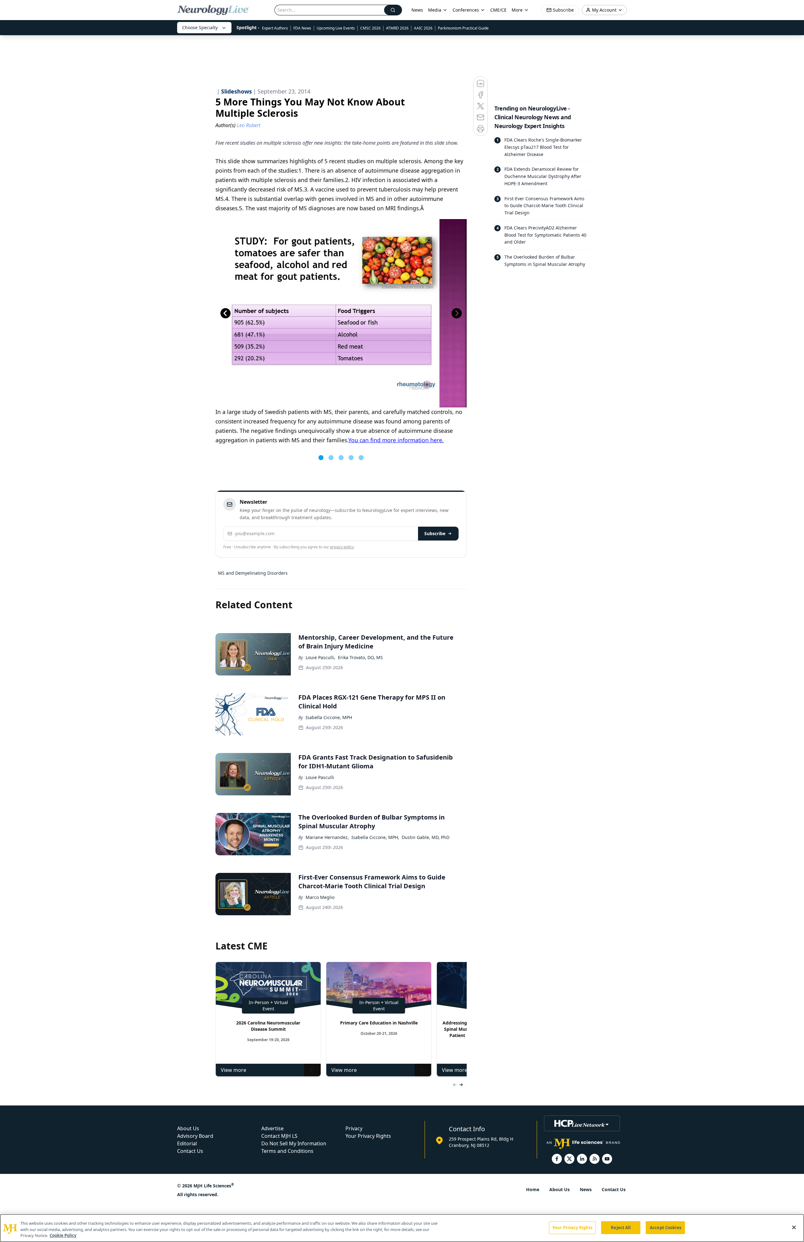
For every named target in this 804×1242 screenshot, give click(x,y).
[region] (402, 1228)
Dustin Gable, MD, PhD (425, 837)
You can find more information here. (396, 440)
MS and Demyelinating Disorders (253, 573)
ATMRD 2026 (397, 28)
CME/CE (498, 10)
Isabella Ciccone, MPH (329, 717)
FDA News (302, 28)
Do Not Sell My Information (293, 1143)
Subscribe (434, 533)
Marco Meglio (320, 897)
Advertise (272, 1128)
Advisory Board (195, 1135)
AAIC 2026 (423, 28)
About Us (188, 1128)
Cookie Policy (63, 1235)
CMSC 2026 (370, 28)
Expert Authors (275, 28)
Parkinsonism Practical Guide (463, 28)
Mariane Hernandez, (327, 837)
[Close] (794, 1227)
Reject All (621, 1227)
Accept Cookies (665, 1227)
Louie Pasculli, (320, 657)
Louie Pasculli (320, 777)
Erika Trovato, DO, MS (360, 657)
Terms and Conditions (287, 1151)
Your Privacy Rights (368, 1135)
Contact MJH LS (279, 1135)
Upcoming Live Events (336, 28)
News (417, 10)
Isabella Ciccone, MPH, (375, 837)
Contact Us (190, 1151)
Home (532, 1189)
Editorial (187, 1143)
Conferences (466, 10)
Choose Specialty (200, 27)
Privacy (353, 1128)
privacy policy (342, 547)
